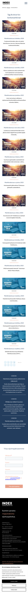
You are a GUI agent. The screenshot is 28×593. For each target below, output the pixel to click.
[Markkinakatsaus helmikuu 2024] (14, 26)
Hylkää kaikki (14, 589)
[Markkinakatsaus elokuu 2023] (14, 200)
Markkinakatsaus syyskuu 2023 (14, 182)
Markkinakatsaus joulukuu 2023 (14, 95)
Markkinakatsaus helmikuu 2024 (14, 38)
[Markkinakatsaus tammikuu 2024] (14, 55)
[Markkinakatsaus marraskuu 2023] (14, 115)
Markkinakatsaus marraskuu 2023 (14, 127)
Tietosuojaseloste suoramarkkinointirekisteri (11, 536)
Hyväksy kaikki (14, 581)
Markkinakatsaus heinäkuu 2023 (14, 240)
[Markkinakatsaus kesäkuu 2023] (14, 253)
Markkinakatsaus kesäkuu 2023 (14, 265)
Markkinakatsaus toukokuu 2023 (14, 296)
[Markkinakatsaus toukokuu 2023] (14, 283)
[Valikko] (25, 3)
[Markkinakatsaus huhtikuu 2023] (14, 311)
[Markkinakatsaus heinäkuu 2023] (14, 227)
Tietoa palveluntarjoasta (7, 535)
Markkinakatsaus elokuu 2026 (14, 421)
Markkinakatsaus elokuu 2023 (14, 213)
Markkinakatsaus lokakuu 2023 (14, 157)
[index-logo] (12, 3)
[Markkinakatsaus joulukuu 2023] (14, 83)
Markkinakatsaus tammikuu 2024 (14, 67)
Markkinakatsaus (14, 35)
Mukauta (14, 585)
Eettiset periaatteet (6, 543)
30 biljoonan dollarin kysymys (14, 402)
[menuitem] (25, 3)
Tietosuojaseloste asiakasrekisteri (9, 538)
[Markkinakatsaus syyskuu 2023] (14, 170)
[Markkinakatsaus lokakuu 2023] (14, 144)
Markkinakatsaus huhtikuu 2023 (14, 323)
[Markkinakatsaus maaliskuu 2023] (14, 336)
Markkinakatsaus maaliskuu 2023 (14, 348)
